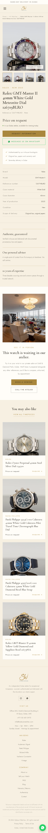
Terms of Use (29, 824)
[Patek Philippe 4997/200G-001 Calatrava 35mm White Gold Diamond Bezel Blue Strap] (24, 559)
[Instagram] (21, 698)
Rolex (24, 740)
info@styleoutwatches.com (24, 722)
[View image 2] (18, 77)
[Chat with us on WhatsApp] (42, 827)
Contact (24, 796)
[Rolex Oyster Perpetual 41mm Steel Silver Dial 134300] (24, 438)
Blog (24, 784)
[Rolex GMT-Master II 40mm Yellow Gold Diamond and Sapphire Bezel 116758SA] (24, 619)
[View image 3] (29, 77)
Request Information (24, 133)
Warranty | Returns (24, 788)
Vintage (24, 760)
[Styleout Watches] (24, 8)
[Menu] (5, 8)
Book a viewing (24, 382)
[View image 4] (40, 77)
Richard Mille (24, 752)
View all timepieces (24, 414)
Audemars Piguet (24, 744)
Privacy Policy (18, 824)
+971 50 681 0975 (24, 717)
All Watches (13, 17)
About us (24, 772)
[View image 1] (7, 77)
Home (5, 17)
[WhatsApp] (27, 698)
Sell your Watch (24, 776)
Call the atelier (24, 390)
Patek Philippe (24, 748)
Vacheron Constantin (24, 756)
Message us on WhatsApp (25, 141)
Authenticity (24, 792)
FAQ (24, 780)
